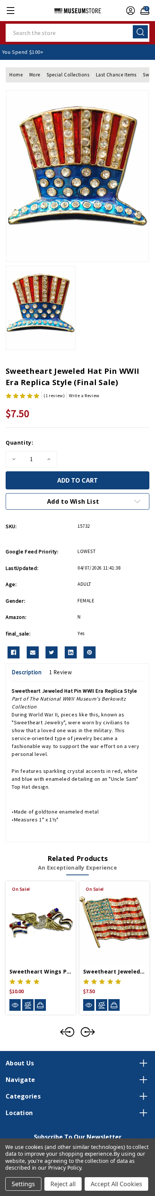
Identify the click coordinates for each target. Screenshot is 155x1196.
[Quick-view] (15, 1005)
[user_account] (128, 10)
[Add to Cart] (40, 1004)
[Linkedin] (71, 652)
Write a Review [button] (84, 395)
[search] (140, 31)
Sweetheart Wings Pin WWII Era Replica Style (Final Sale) (40, 971)
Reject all (63, 1184)
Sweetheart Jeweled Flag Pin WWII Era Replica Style (114, 971)
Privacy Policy (64, 1167)
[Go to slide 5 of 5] (67, 1031)
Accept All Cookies (116, 1184)
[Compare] (27, 1005)
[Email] (33, 652)
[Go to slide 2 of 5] (87, 1031)
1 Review (60, 672)
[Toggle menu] (10, 10)
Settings (23, 1184)
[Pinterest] (90, 652)
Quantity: (19, 442)
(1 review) (54, 395)
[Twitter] (52, 652)
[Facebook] (14, 652)
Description (27, 672)
